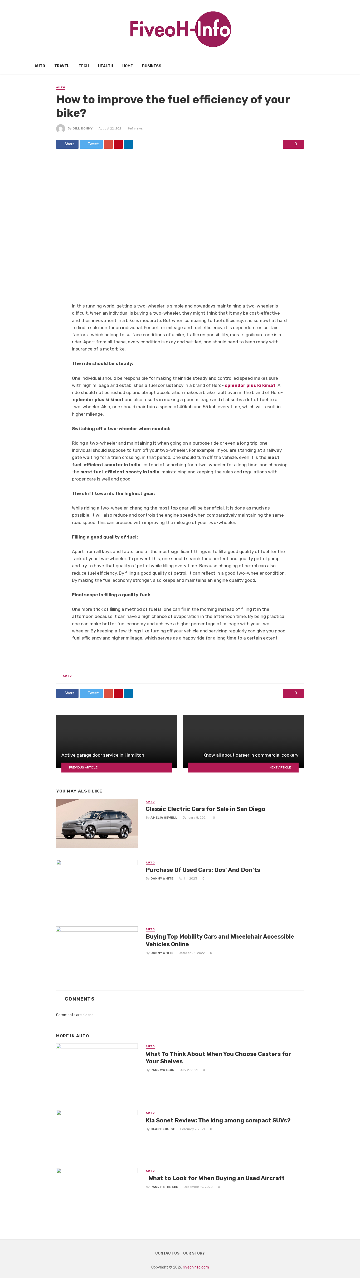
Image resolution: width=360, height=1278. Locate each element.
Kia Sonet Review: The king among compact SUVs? (218, 1120)
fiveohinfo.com (196, 1267)
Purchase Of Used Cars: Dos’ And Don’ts (203, 870)
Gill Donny (82, 128)
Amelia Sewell (163, 817)
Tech (84, 66)
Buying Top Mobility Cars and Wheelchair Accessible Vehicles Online (220, 940)
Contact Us (167, 1253)
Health (105, 66)
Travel (61, 66)
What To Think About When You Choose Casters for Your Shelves (218, 1058)
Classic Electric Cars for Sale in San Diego (205, 809)
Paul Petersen (164, 1187)
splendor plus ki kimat (250, 385)
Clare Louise (162, 1129)
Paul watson (162, 1070)
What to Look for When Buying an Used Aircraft (215, 1178)
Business (151, 66)
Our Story (194, 1253)
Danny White (161, 878)
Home (127, 66)
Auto (40, 66)
